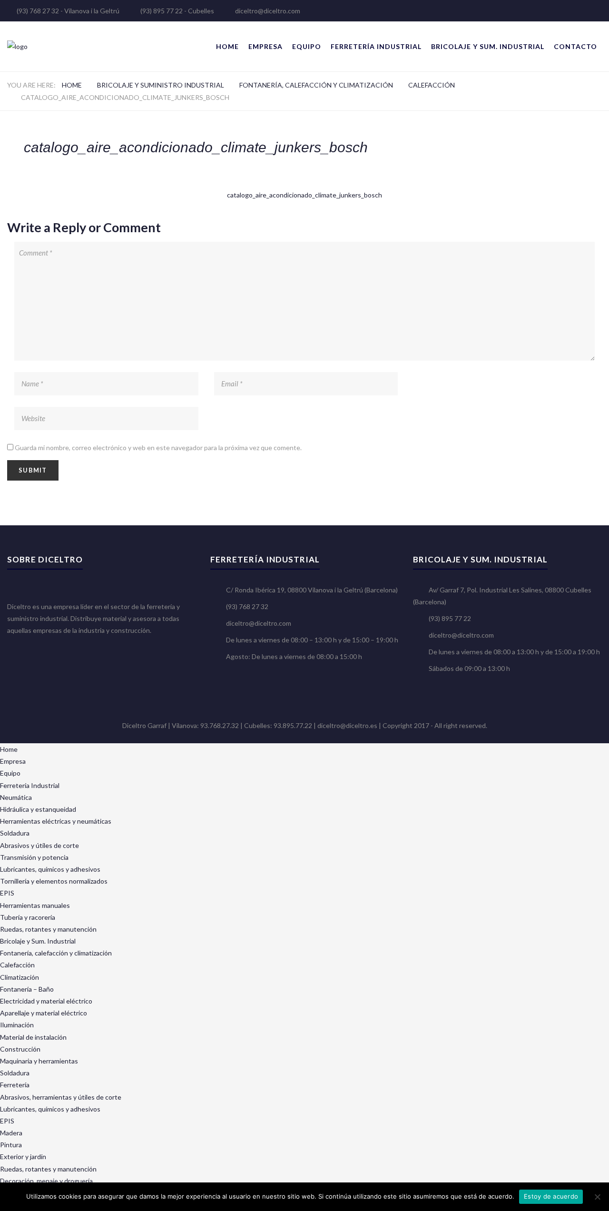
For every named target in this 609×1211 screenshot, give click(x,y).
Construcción (20, 1049)
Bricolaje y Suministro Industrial (160, 85)
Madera (11, 1133)
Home (227, 46)
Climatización (19, 977)
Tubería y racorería (27, 917)
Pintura (11, 1145)
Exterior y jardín (23, 1156)
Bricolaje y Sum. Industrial (487, 46)
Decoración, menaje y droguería (46, 1181)
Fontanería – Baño (27, 989)
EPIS (7, 893)
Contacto (575, 46)
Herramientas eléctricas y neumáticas (55, 821)
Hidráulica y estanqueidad (38, 809)
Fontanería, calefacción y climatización (316, 85)
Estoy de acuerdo (551, 1196)
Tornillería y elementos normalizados (54, 881)
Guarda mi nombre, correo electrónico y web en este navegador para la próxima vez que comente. (158, 447)
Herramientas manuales (35, 905)
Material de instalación (33, 1037)
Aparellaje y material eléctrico (43, 1013)
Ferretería (14, 1085)
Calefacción (431, 85)
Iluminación (17, 1025)
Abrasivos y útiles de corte (39, 845)
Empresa (265, 46)
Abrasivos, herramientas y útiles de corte (60, 1097)
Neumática (16, 797)
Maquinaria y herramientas (39, 1061)
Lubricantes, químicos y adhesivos (50, 869)
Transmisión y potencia (34, 857)
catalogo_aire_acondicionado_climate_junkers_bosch (304, 195)
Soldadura (14, 833)
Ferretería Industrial (376, 46)
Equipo (306, 46)
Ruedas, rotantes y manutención (48, 929)
